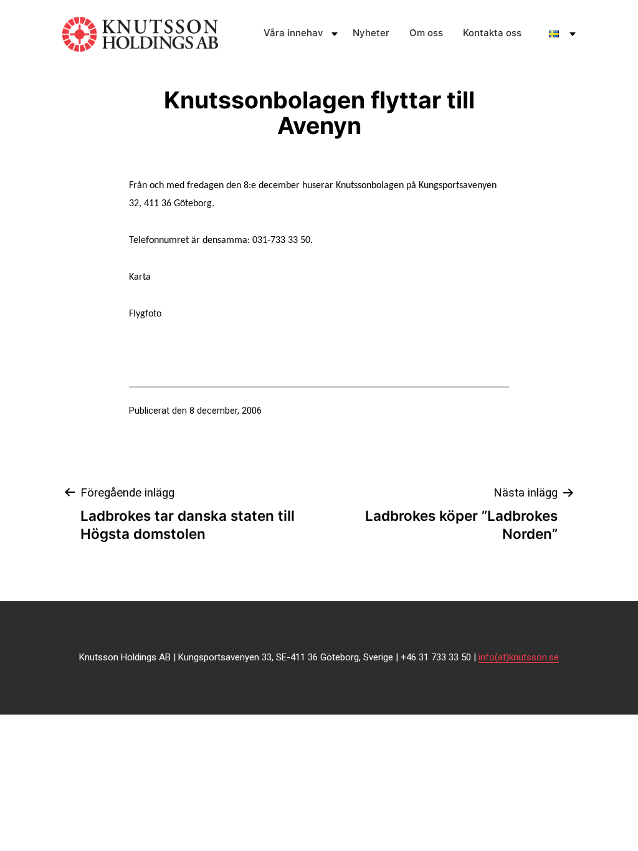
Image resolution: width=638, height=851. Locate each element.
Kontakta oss (492, 33)
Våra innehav (293, 33)
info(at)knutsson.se (518, 657)
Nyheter (371, 33)
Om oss (426, 33)
